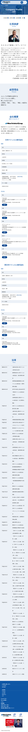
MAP (5, 204)
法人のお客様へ (4, 700)
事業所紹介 (4, 694)
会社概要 (17, 17)
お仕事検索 (4, 685)
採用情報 (2, 703)
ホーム (2, 5)
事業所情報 (20, 176)
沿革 (22, 17)
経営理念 (11, 17)
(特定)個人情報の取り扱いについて (7, 707)
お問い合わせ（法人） (5, 704)
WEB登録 (4, 687)
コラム (2, 701)
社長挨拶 (5, 17)
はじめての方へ (4, 698)
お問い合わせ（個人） (5, 706)
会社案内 (3, 689)
